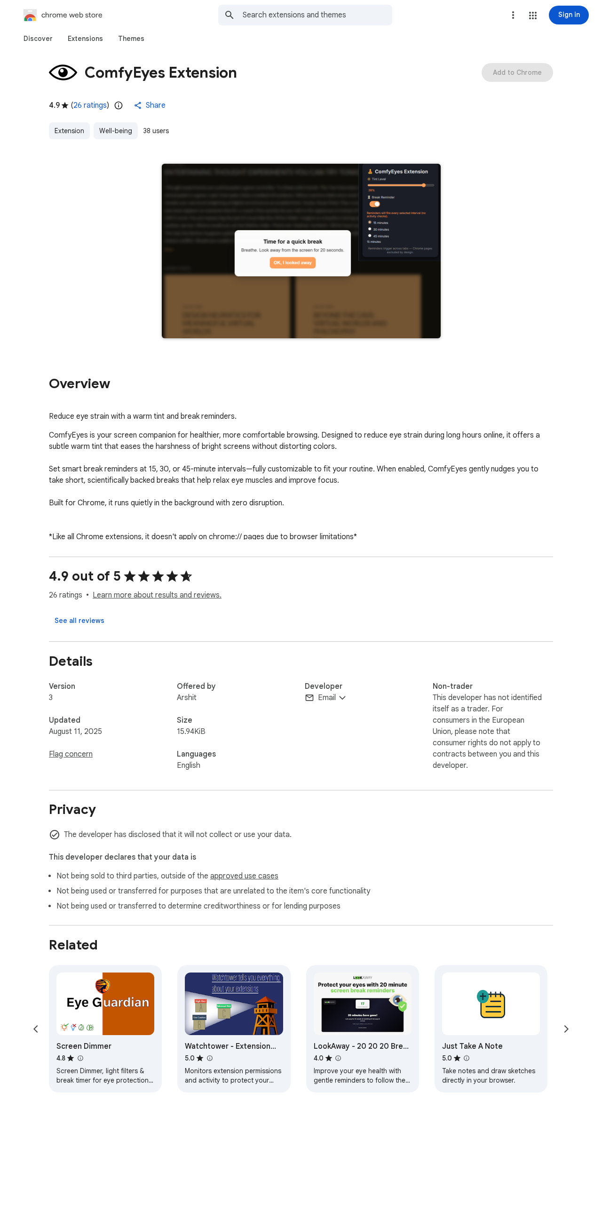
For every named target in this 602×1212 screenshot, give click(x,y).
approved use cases (244, 876)
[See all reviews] (79, 620)
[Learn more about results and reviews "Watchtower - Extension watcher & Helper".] (209, 1058)
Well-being (115, 131)
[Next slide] (566, 1029)
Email (327, 697)
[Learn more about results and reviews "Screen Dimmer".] (80, 1058)
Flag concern (71, 754)
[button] (532, 15)
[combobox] (317, 15)
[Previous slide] (35, 1029)
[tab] (38, 38)
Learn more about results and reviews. (157, 595)
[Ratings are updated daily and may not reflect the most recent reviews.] (118, 105)
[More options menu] (513, 15)
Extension (69, 131)
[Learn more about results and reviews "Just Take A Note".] (466, 1058)
